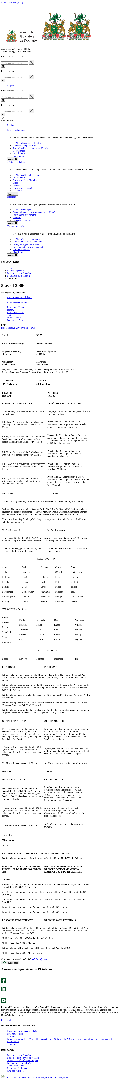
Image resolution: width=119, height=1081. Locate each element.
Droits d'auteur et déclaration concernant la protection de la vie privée (36, 1077)
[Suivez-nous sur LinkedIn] (3, 990)
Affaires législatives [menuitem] (16, 162)
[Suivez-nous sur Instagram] (2, 976)
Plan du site (6, 1020)
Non (44, 959)
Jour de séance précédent (19, 297)
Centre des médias (15, 1065)
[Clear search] (31, 62)
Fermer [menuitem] (11, 159)
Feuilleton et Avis (15, 320)
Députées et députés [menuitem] (16, 130)
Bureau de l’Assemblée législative (22, 1031)
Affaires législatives (16, 270)
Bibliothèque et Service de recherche (23, 1058)
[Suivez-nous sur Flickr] (2, 997)
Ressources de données (17, 1068)
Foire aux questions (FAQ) (19, 1063)
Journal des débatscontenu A (15, 308)
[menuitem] (28, 143)
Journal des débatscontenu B (15, 313)
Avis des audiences (15, 1071)
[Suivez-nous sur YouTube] (3, 1002)
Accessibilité (13, 1041)
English (10, 85)
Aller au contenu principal (13, 2)
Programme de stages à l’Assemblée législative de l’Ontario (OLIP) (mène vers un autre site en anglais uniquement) (59, 1039)
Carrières (11, 1036)
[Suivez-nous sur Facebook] (3, 982)
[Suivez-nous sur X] (2, 985)
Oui (37, 959)
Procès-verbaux (14, 317)
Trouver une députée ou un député (22, 1060)
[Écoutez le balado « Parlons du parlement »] (2, 994)
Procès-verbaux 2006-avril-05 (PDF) (18, 328)
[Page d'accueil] (46, 46)
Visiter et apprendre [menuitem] (16, 226)
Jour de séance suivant (18, 302)
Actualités (11, 1044)
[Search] (3, 66)
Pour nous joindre (15, 1034)
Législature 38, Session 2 (18, 276)
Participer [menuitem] (11, 197)
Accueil (10, 268)
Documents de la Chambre (19, 273)
